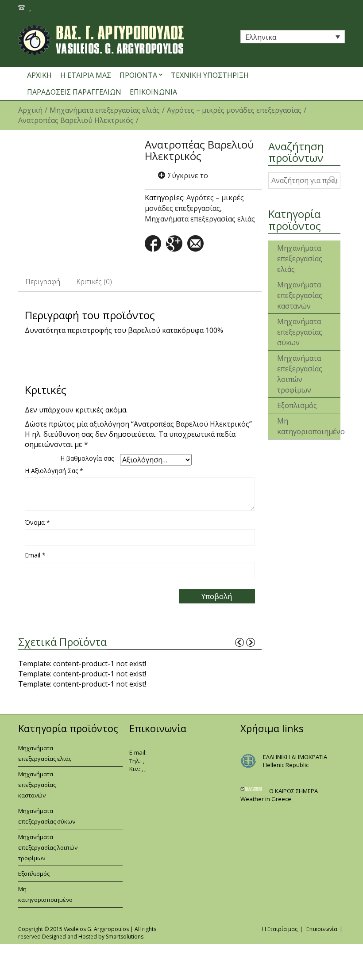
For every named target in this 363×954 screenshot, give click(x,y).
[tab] (42, 282)
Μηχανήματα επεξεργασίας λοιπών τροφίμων (294, 374)
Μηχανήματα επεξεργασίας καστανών (294, 295)
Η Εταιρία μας (279, 929)
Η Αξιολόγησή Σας (54, 470)
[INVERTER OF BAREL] (76, 188)
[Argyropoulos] (126, 40)
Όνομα (37, 522)
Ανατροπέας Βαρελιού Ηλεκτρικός (76, 120)
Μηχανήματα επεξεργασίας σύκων (294, 332)
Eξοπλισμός (294, 405)
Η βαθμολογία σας (87, 458)
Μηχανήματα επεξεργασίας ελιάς (105, 110)
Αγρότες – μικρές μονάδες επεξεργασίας (234, 110)
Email (35, 555)
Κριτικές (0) (94, 281)
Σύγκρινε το (187, 175)
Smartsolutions (124, 936)
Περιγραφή (42, 281)
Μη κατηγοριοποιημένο (294, 426)
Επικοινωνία (321, 929)
